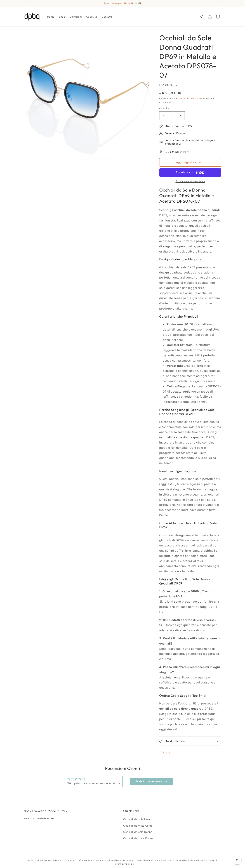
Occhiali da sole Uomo (137, 819)
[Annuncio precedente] (25, 3)
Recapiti (212, 860)
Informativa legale (124, 864)
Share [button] (166, 752)
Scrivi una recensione (151, 781)
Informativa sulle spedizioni (190, 860)
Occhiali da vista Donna (138, 838)
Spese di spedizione (189, 98)
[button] (202, 17)
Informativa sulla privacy (120, 860)
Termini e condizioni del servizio (154, 860)
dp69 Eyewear (44, 860)
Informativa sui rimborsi (91, 860)
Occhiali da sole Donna (137, 831)
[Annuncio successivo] (220, 3)
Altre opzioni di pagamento (190, 181)
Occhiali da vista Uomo (137, 825)
